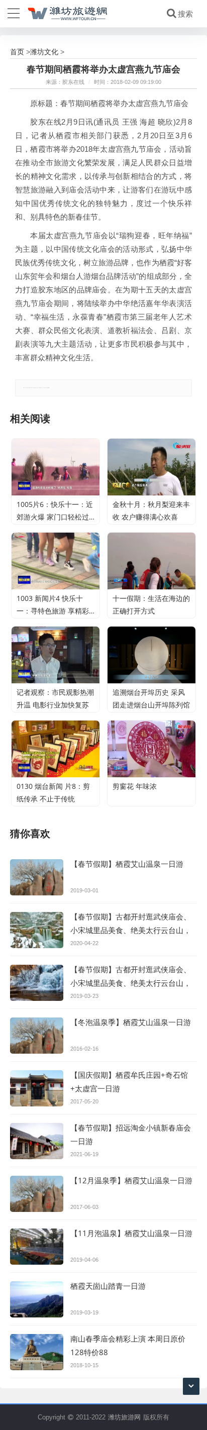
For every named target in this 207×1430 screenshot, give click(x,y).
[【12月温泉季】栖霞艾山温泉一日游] (36, 1194)
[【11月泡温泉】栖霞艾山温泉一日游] (36, 1247)
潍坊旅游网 (124, 1416)
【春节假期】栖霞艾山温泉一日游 (126, 864)
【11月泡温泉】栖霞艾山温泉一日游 (131, 1233)
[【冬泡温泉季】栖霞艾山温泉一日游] (36, 1035)
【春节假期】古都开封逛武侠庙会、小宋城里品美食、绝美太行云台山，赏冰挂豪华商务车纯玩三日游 (130, 982)
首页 (17, 51)
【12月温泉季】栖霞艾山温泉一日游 (131, 1180)
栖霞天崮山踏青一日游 (108, 1286)
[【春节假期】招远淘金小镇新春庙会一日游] (36, 1141)
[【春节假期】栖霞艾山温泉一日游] (36, 877)
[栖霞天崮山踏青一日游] (36, 1299)
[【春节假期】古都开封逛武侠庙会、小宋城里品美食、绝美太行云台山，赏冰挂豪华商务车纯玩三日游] (36, 983)
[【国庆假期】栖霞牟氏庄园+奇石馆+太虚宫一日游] (36, 1088)
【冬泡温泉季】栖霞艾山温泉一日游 (130, 1022)
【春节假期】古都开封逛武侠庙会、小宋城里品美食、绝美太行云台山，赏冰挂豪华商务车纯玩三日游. (130, 930)
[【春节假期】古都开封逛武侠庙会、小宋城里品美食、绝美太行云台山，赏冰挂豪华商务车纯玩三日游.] (36, 930)
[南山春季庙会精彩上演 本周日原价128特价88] (36, 1352)
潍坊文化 (44, 51)
